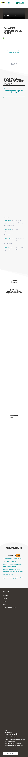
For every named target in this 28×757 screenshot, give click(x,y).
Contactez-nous (10, 753)
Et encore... (6, 595)
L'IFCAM (5, 598)
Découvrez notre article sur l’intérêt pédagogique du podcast (14, 90)
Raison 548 (7, 238)
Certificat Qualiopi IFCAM (9, 607)
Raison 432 (7, 229)
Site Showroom (9, 732)
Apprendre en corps (8, 574)
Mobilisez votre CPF (14, 416)
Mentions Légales (9, 736)
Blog (6, 730)
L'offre (4, 601)
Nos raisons (6, 591)
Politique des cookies (10, 737)
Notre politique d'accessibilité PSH (14, 745)
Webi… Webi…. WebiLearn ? (10, 561)
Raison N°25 (8, 247)
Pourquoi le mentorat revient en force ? (13, 558)
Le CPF (4, 604)
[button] (11, 64)
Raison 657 (7, 220)
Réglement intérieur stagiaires (13, 743)
